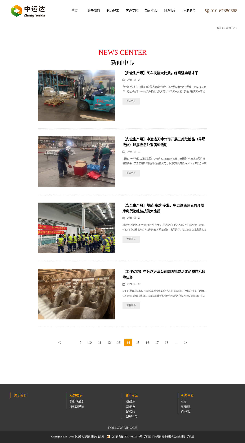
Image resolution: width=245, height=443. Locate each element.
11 (99, 342)
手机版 (147, 436)
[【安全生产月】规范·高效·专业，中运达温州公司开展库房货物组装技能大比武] (76, 204)
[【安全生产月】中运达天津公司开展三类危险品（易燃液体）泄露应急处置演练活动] (76, 138)
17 (157, 342)
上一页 (59, 342)
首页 (75, 10)
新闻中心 (230, 28)
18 (166, 342)
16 (147, 342)
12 (109, 342)
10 (90, 342)
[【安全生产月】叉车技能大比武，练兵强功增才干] (76, 71)
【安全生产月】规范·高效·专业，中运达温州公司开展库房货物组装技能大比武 (163, 208)
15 (138, 342)
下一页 (185, 342)
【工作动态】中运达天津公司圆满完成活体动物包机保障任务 (163, 274)
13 (118, 342)
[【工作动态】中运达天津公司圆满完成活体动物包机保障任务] (76, 270)
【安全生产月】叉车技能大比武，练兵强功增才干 (160, 73)
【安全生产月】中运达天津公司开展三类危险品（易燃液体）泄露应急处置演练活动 (163, 142)
